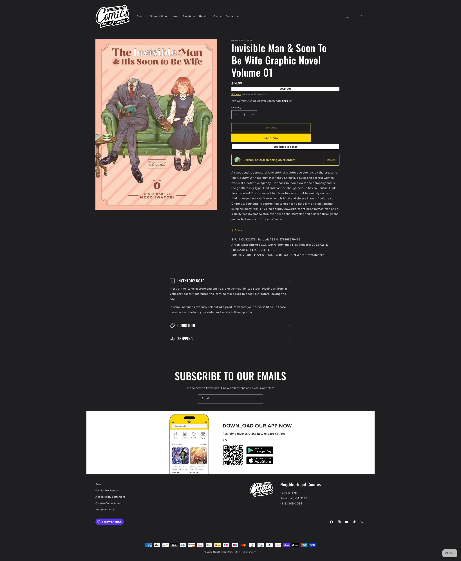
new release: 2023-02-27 (310, 244)
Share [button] (238, 230)
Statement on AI (105, 509)
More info (331, 160)
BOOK (263, 244)
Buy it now (271, 137)
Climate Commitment (108, 503)
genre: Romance (279, 244)
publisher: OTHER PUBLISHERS (252, 250)
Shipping (236, 94)
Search (99, 484)
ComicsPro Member (107, 490)
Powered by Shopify (246, 552)
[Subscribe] (258, 399)
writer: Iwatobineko (310, 255)
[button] (141, 16)
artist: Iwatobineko (244, 244)
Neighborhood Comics (224, 552)
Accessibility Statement (110, 497)
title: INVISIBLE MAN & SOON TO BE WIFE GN (263, 255)
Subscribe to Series (285, 146)
